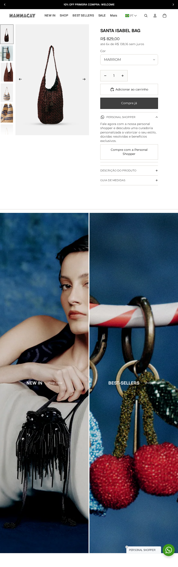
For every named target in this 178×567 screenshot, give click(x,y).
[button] (131, 15)
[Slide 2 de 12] (7, 53)
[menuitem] (113, 15)
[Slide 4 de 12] (7, 92)
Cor (103, 51)
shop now (55, 383)
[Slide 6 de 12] (7, 133)
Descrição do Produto (118, 170)
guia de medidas (112, 180)
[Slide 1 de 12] (7, 34)
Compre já (129, 103)
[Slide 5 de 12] (7, 113)
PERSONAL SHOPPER (120, 117)
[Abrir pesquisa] (146, 15)
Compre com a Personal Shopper (129, 152)
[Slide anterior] (20, 79)
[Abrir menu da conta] (155, 15)
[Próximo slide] (84, 79)
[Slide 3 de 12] (7, 72)
